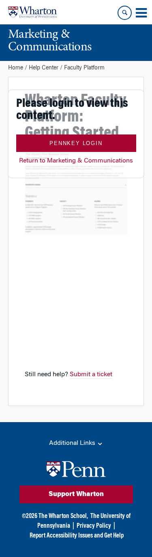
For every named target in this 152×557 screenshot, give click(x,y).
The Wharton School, (63, 516)
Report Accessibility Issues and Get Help (77, 536)
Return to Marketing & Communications (76, 161)
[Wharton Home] (32, 12)
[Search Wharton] (125, 13)
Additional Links (73, 443)
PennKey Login (75, 143)
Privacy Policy (94, 526)
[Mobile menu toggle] (141, 13)
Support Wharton (76, 494)
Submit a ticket (91, 374)
